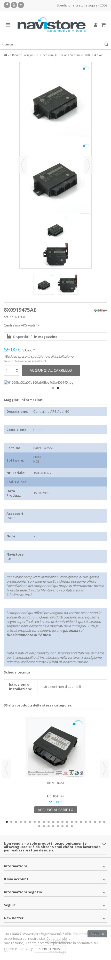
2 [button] (58, 388)
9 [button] (44, 822)
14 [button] (67, 822)
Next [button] (104, 768)
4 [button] (21, 822)
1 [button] (53, 388)
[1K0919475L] (55, 747)
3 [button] (16, 822)
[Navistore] (51, 25)
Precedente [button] (22, 165)
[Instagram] (21, 5)
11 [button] (53, 822)
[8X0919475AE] (44, 284)
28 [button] (62, 826)
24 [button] (44, 826)
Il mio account (16, 879)
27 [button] (58, 826)
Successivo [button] (88, 165)
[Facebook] (7, 5)
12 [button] (58, 822)
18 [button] (86, 822)
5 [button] (25, 822)
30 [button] (72, 826)
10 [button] (48, 822)
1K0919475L (55, 783)
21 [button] (100, 822)
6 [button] (30, 822)
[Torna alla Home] (5, 55)
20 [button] (95, 822)
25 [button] (48, 826)
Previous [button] (6, 768)
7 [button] (35, 822)
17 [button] (81, 822)
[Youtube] (14, 5)
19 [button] (90, 822)
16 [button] (76, 822)
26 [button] (53, 826)
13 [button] (62, 822)
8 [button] (39, 822)
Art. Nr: (9, 317)
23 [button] (39, 826)
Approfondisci (50, 949)
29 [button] (67, 826)
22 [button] (104, 822)
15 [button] (72, 822)
